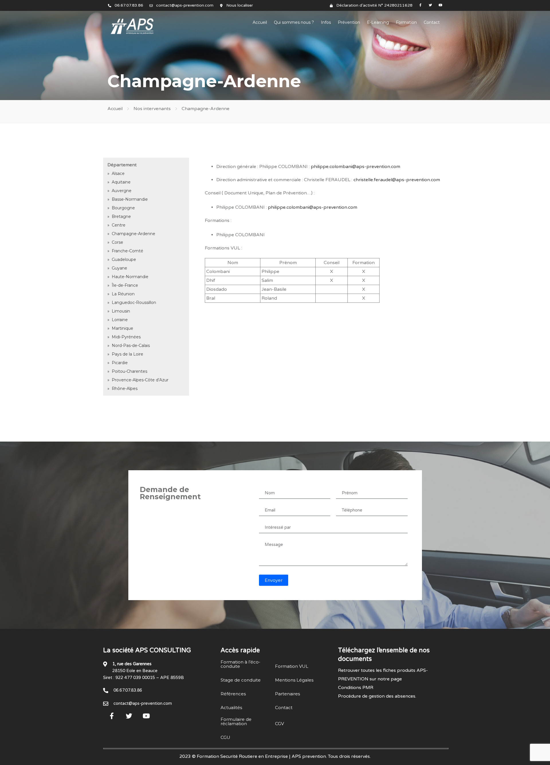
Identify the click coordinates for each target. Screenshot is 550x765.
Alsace (118, 173)
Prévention (349, 22)
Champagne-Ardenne (133, 234)
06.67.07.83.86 (129, 5)
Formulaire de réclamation (236, 721)
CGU (225, 737)
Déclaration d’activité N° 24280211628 (374, 5)
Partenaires (287, 694)
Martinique (122, 328)
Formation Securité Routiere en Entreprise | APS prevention (261, 756)
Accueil (260, 22)
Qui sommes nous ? (294, 22)
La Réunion (123, 294)
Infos (326, 22)
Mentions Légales (294, 680)
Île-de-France (125, 285)
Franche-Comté (127, 251)
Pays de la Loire (127, 354)
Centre (118, 225)
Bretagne (121, 216)
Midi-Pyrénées (126, 337)
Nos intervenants (152, 109)
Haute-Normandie (130, 277)
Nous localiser (239, 5)
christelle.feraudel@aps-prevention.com (396, 180)
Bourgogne (123, 208)
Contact (432, 22)
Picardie (120, 363)
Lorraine (120, 320)
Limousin (121, 311)
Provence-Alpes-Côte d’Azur (140, 380)
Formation (406, 22)
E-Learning (378, 22)
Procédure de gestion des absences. (377, 696)
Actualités (231, 707)
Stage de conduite (241, 680)
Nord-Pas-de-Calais (131, 346)
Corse (117, 242)
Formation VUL (291, 666)
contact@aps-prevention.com (184, 5)
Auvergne (121, 191)
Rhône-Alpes (125, 389)
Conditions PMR (355, 687)
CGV (279, 723)
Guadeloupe (124, 259)
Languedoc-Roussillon (134, 302)
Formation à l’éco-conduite (240, 664)
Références (233, 694)
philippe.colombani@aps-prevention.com (355, 166)
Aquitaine (121, 182)
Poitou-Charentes (129, 371)
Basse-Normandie (130, 199)
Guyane (119, 268)
